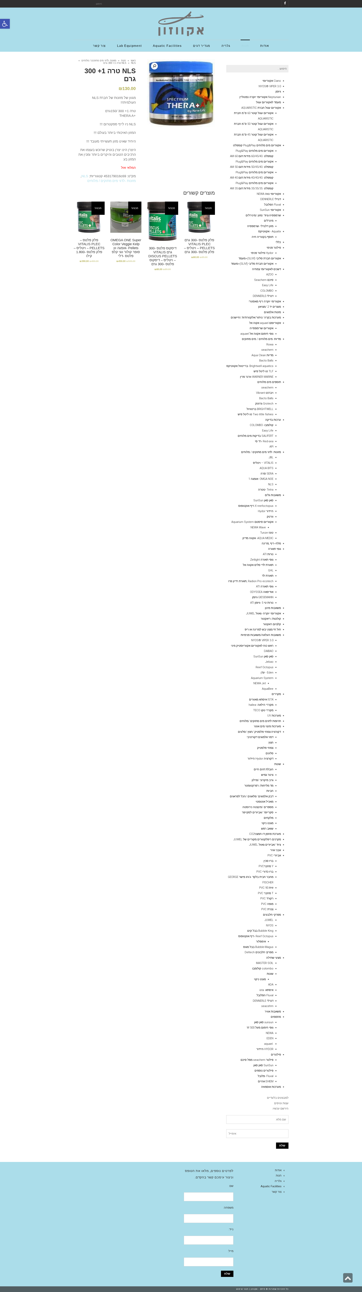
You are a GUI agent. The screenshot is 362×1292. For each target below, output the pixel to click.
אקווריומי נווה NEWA (269, 194)
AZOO (269, 274)
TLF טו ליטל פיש (263, 371)
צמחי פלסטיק (265, 748)
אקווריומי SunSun (270, 210)
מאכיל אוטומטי (264, 801)
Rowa (269, 344)
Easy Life (267, 285)
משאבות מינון (273, 608)
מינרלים (268, 220)
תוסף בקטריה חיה (262, 237)
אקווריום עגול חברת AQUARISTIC (261, 107)
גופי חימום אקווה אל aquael (256, 333)
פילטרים (276, 1054)
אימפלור (261, 941)
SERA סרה (267, 473)
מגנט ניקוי (267, 823)
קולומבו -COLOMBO (261, 425)
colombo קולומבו (262, 968)
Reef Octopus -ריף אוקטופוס (255, 936)
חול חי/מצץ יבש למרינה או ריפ (263, 629)
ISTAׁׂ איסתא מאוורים (261, 699)
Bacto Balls (266, 360)
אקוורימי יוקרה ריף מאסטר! (265, 301)
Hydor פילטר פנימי (262, 253)
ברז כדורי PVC (264, 871)
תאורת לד (267, 575)
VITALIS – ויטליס (263, 463)
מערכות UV (274, 715)
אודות (278, 1170)
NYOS (269, 925)
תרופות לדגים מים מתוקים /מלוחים (260, 721)
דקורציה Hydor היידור (260, 758)
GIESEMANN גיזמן (262, 597)
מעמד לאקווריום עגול (268, 102)
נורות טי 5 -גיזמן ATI (261, 602)
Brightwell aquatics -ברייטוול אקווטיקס (249, 366)
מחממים (276, 1016)
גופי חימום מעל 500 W (260, 1027)
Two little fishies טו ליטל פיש (255, 414)
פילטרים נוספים (264, 1070)
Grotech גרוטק (264, 403)
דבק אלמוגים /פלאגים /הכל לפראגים (251, 796)
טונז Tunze (266, 532)
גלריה (278, 1181)
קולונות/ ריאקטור (271, 618)
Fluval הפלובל (272, 204)
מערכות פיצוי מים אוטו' (267, 726)
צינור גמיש (267, 775)
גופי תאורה (274, 549)
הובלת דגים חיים (263, 769)
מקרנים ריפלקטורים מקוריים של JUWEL (257, 839)
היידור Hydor (265, 511)
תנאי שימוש (242, 1289)
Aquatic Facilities (271, 1186)
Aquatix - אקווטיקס (269, 231)
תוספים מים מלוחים (269, 382)
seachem (267, 349)
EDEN (270, 1038)
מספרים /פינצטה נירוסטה (257, 807)
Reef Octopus (264, 667)
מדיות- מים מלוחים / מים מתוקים (261, 339)
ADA (270, 984)
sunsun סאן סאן (263, 1022)
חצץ (270, 742)
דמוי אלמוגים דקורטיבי (260, 737)
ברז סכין (268, 861)
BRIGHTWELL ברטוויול (260, 409)
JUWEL (269, 920)
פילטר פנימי (274, 247)
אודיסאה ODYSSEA (261, 592)
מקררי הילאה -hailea (261, 704)
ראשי (133, 60)
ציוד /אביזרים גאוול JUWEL (265, 844)
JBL (271, 457)
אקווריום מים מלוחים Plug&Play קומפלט (257, 145)
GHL (270, 570)
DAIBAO (268, 651)
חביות (269, 791)
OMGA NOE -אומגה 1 (260, 479)
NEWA (269, 1033)
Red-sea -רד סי (264, 441)
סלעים (269, 753)
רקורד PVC (266, 898)
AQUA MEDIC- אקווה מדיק (257, 538)
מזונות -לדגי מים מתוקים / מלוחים (98, 60)
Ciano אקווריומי (271, 80)
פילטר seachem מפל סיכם (257, 1060)
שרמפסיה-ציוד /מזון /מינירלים (263, 215)
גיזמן (278, 91)
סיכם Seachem (263, 280)
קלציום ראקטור (272, 624)
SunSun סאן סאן (263, 1065)
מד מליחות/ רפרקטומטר (258, 785)
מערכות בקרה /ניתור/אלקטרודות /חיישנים (256, 317)
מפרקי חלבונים (272, 914)
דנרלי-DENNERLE (263, 296)
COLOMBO (266, 290)
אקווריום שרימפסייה (261, 328)
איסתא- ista (266, 990)
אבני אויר (275, 850)
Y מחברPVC (266, 866)
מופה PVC (267, 904)
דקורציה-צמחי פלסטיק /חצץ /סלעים (259, 731)
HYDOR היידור (264, 1049)
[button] (5, 24)
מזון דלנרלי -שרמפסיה (260, 226)
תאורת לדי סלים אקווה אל (258, 565)
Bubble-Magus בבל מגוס (258, 947)
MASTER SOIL (264, 963)
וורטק (270, 516)
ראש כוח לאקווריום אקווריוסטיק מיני (252, 645)
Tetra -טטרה (265, 489)
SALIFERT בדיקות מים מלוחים (255, 436)
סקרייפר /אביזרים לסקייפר (257, 812)
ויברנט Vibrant (264, 392)
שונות (277, 764)
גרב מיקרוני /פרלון (262, 780)
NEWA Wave (258, 527)
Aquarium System (262, 678)
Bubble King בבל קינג (260, 930)
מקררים (276, 694)
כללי (278, 242)
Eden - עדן (267, 672)
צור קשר (276, 1191)
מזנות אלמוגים (272, 312)
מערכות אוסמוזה (271, 1087)
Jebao (269, 661)
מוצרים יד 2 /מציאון (269, 306)
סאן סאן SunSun (263, 500)
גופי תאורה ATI (264, 586)
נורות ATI (268, 554)
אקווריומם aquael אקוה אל (265, 323)
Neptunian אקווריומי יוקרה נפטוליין (260, 97)
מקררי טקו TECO (263, 710)
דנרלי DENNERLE (270, 199)
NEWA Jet (259, 683)
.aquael (268, 1043)
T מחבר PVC (265, 893)
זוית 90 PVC (266, 887)
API (271, 446)
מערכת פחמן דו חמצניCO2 (265, 834)
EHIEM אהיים (265, 1081)
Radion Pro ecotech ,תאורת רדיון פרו (250, 581)
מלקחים (268, 818)
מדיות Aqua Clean (262, 355)
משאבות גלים (273, 495)
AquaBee (267, 688)
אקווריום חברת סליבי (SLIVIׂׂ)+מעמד (260, 258)
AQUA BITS (266, 468)
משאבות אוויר (273, 1011)
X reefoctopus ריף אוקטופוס (255, 506)
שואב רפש (267, 828)
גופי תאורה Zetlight (261, 559)
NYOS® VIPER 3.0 (270, 86)
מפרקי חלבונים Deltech (259, 952)
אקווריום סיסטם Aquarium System (252, 522)
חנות (123, 60)
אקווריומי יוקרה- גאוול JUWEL (263, 613)
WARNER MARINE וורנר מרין (256, 376)
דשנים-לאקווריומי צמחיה (266, 269)
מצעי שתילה (273, 957)
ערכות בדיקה (273, 419)
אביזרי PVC (274, 855)
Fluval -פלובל (265, 1076)
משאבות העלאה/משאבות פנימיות (261, 635)
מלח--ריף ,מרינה (271, 543)
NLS (124, 63)
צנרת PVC (267, 909)
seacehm (267, 1006)
